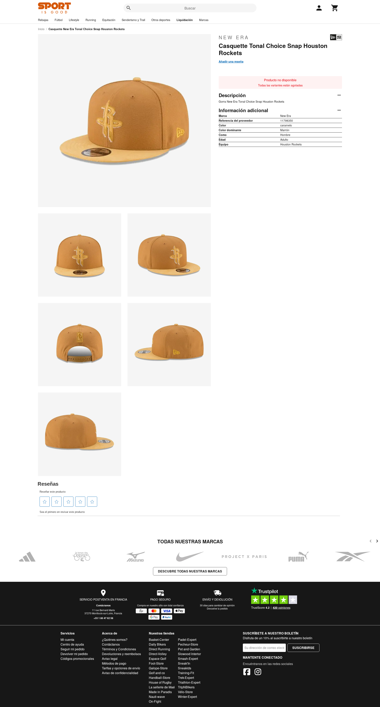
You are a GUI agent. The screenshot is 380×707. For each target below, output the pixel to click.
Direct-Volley (158, 654)
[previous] (370, 541)
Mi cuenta (67, 639)
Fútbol (59, 20)
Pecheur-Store (188, 644)
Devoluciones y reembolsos (121, 654)
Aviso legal (110, 658)
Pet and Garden (189, 649)
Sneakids (184, 668)
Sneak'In (184, 663)
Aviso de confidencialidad (120, 673)
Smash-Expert (188, 658)
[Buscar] (128, 8)
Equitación (108, 20)
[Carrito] (335, 8)
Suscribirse (303, 647)
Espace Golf (157, 658)
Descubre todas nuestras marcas (190, 571)
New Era (234, 37)
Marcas (203, 20)
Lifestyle (74, 20)
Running (91, 20)
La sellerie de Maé (162, 687)
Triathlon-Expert (189, 682)
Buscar (190, 8)
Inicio (41, 29)
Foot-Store (156, 663)
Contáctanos (103, 605)
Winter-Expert (187, 696)
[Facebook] (247, 672)
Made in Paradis (160, 692)
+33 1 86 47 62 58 (103, 618)
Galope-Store (158, 668)
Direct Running (159, 649)
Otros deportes (160, 20)
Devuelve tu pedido (217, 608)
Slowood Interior (189, 654)
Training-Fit (186, 673)
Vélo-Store (185, 692)
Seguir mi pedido (73, 649)
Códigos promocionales (77, 658)
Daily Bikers (157, 644)
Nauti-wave (157, 696)
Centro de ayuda (72, 644)
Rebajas (43, 20)
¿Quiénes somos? (114, 639)
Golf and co (157, 673)
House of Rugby (160, 682)
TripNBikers (186, 687)
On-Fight (155, 701)
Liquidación (185, 20)
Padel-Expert (187, 639)
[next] (377, 541)
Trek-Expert (186, 677)
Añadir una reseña (231, 61)
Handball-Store (159, 677)
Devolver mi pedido (74, 654)
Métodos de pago (114, 663)
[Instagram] (258, 672)
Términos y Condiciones (119, 649)
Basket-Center (159, 639)
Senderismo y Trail (133, 20)
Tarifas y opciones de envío (121, 668)
